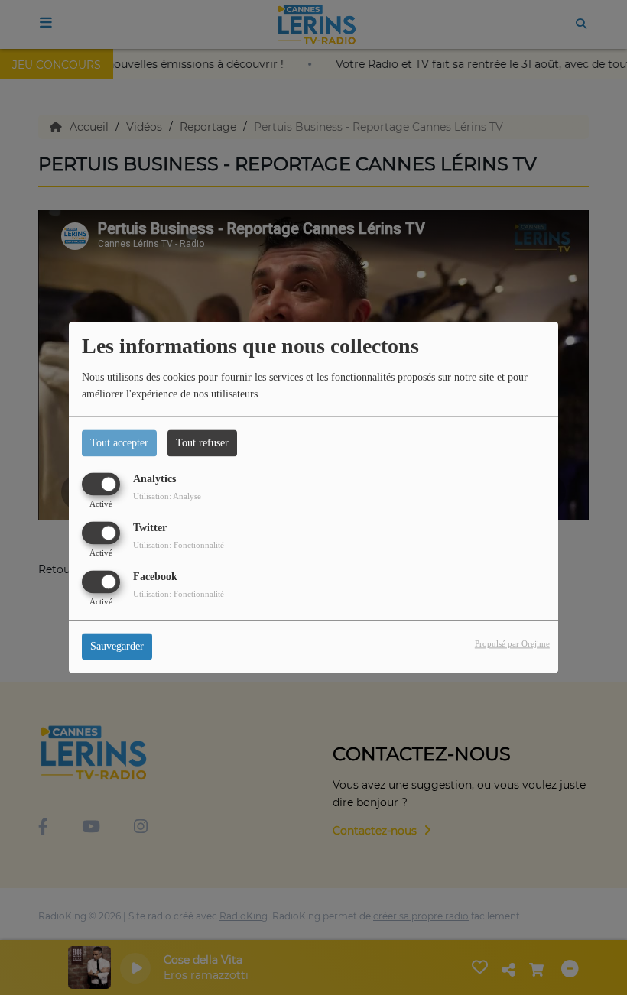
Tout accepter (119, 443)
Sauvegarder (117, 647)
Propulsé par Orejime (512, 644)
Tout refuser (202, 443)
